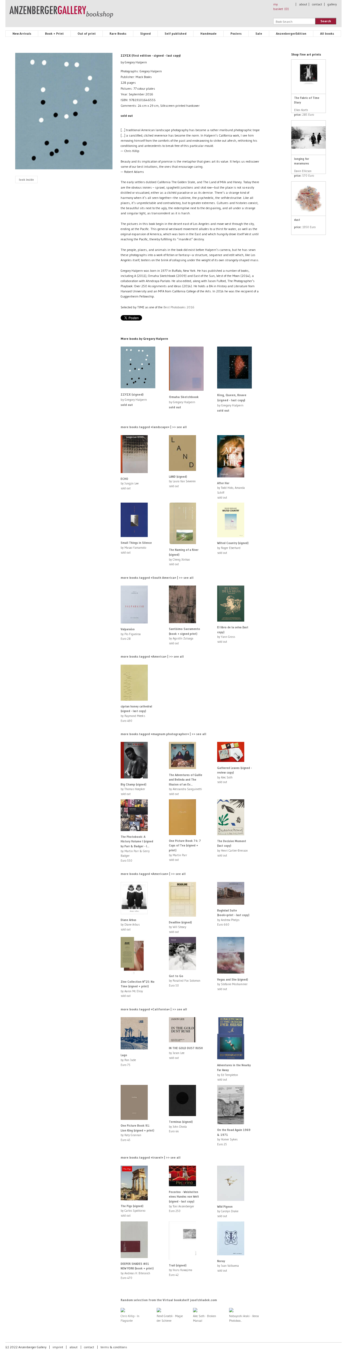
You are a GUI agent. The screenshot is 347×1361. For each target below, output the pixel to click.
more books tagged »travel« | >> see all (151, 1157)
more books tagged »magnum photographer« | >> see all (163, 734)
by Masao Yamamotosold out (136, 547)
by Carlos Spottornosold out (133, 1210)
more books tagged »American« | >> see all (153, 874)
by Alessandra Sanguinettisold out (185, 784)
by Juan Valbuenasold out (228, 1265)
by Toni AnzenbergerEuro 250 (184, 1201)
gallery (332, 4)
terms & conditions (114, 1347)
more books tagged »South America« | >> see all (157, 578)
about (303, 4)
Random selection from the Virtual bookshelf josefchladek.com (169, 1300)
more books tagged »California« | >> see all (154, 1009)
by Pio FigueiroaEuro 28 (131, 634)
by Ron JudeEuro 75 (128, 1059)
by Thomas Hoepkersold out (133, 789)
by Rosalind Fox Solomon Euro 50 (184, 980)
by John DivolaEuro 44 (181, 1126)
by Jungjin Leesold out (130, 483)
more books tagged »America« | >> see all (152, 656)
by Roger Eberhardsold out (233, 547)
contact (317, 4)
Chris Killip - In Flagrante (130, 1318)
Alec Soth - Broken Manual (204, 1318)
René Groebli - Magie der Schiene (170, 1318)
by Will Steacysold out (180, 927)
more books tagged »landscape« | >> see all (154, 427)
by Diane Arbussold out (130, 924)
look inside (26, 180)
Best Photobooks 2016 (178, 307)
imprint (58, 1347)
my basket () (281, 6)
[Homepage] (61, 14)
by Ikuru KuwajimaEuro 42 (180, 1270)
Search (325, 21)
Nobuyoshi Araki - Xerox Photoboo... (244, 1318)
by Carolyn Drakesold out (227, 1211)
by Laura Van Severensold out (182, 481)
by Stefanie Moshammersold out (232, 984)
